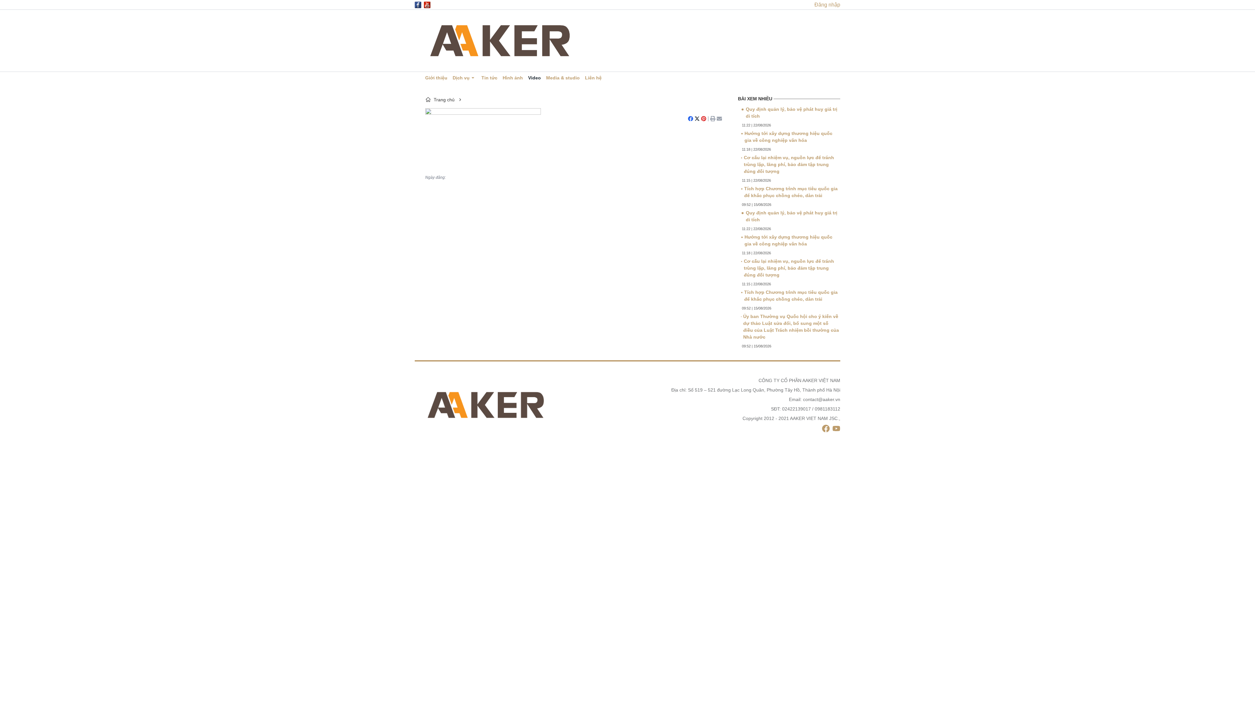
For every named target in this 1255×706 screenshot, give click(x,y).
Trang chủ (444, 99)
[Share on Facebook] (690, 118)
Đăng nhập (827, 5)
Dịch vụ (461, 77)
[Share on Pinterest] (703, 118)
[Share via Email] (719, 118)
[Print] (712, 118)
